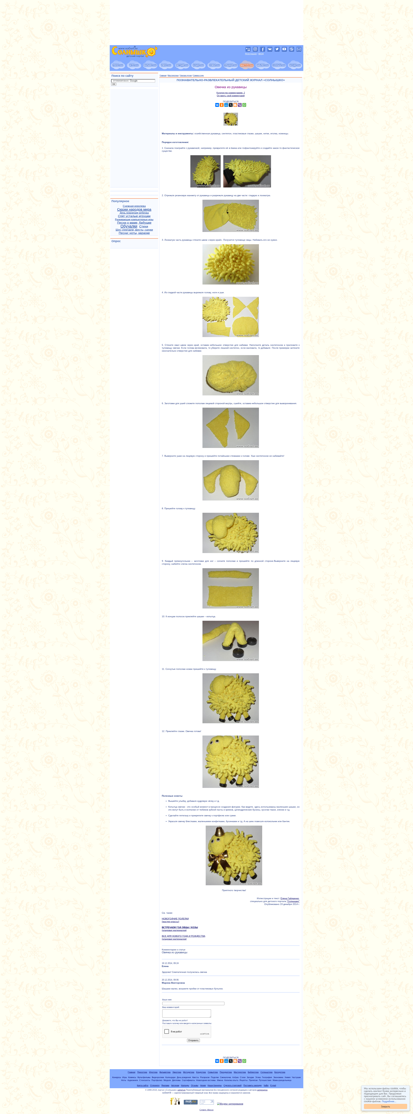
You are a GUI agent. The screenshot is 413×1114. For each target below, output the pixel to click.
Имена (220, 1080)
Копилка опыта (231, 1080)
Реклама (165, 1085)
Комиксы (132, 1077)
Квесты (195, 1077)
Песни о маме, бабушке (134, 222)
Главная (163, 75)
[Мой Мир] (226, 105)
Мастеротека (173, 75)
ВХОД (261, 54)
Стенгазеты (144, 1080)
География (267, 1077)
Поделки (215, 1077)
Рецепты (244, 1080)
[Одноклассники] (222, 105)
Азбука (235, 1077)
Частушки (296, 1077)
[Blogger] (235, 105)
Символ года (198, 75)
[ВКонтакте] (217, 105)
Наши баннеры (215, 1085)
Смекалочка (225, 1077)
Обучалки (129, 226)
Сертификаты (188, 1080)
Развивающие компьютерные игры (134, 219)
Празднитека (226, 1072)
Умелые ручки (186, 75)
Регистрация (251, 54)
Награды (185, 1085)
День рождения (184, 1077)
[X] (231, 105)
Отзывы (194, 1085)
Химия (288, 1077)
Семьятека (213, 1072)
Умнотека (176, 1072)
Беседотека (279, 1072)
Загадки (250, 1077)
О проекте (155, 1085)
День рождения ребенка (134, 212)
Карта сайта (142, 1085)
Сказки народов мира (134, 209)
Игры (124, 1077)
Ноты (123, 1080)
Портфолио (156, 1080)
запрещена (262, 1090)
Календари (170, 1077)
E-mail (273, 1085)
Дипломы (176, 1080)
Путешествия (265, 1080)
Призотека (142, 1072)
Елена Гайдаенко (290, 898)
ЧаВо (266, 1085)
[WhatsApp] (244, 105)
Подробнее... (389, 1101)
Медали (167, 1080)
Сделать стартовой (233, 1085)
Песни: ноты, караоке (134, 233)
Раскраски (205, 1077)
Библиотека (253, 1072)
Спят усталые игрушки (134, 216)
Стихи (143, 226)
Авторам (175, 1085)
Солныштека (266, 1072)
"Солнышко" (293, 901)
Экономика (278, 1077)
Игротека (153, 1072)
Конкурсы (116, 1077)
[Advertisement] (206, 22)
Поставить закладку (252, 1085)
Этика (258, 1077)
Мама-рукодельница (282, 1080)
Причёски (253, 1080)
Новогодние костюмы (206, 1080)
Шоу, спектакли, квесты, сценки (134, 229)
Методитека (188, 1072)
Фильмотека (165, 1072)
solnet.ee (181, 1090)
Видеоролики (158, 1077)
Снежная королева (134, 206)
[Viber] (240, 105)
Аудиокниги (132, 1080)
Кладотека (201, 1072)
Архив (203, 1085)
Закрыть (385, 1106)
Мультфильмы (144, 1077)
